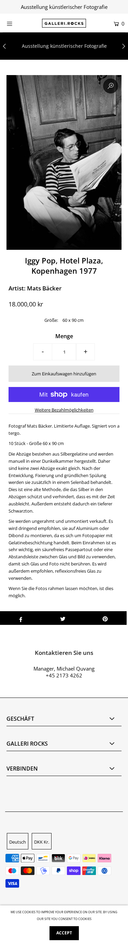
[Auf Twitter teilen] (63, 618)
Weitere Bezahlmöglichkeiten (64, 410)
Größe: (51, 320)
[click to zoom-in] (110, 86)
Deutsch (17, 842)
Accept (64, 933)
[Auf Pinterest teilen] (105, 618)
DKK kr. (41, 842)
